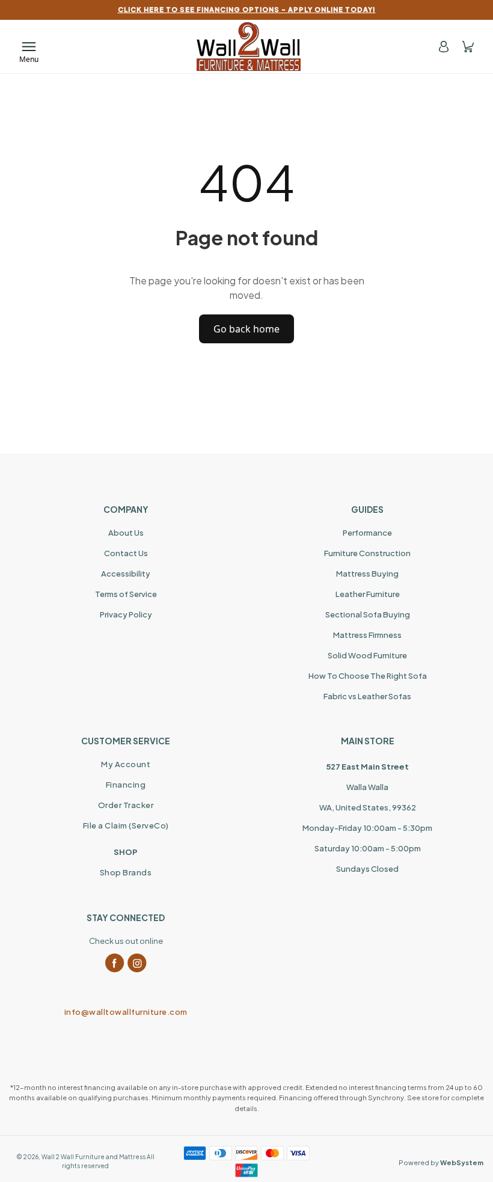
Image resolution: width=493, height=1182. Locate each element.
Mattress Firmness (367, 635)
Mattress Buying (367, 573)
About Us (126, 532)
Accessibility (125, 573)
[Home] (249, 47)
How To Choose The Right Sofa (367, 676)
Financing (126, 784)
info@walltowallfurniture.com (126, 1012)
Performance (367, 532)
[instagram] (137, 963)
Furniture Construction (367, 553)
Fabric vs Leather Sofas (367, 696)
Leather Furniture (367, 594)
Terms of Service (126, 594)
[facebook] (114, 963)
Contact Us (126, 553)
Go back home (246, 328)
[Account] (444, 46)
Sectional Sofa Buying (367, 614)
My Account (125, 764)
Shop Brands (126, 872)
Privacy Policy (126, 614)
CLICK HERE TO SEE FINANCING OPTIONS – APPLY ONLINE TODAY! (247, 9)
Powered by (441, 1162)
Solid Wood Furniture (367, 655)
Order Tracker (126, 805)
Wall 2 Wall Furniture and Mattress (93, 1156)
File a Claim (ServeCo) (126, 825)
